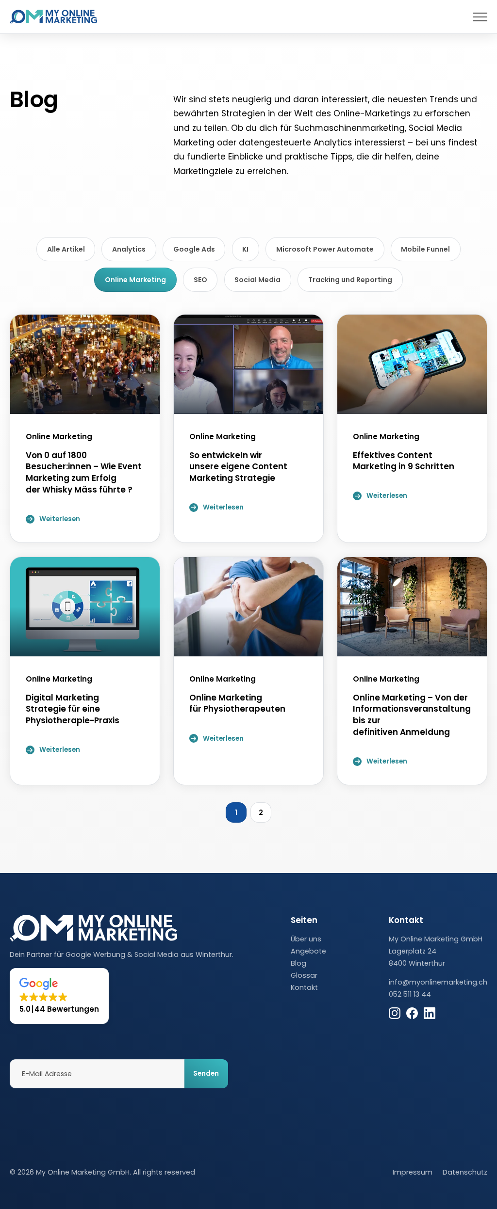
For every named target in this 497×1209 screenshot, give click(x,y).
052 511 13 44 (410, 994)
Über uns (306, 939)
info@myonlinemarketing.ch (438, 982)
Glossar (304, 975)
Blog (298, 963)
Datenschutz (465, 1172)
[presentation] (480, 17)
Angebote (308, 951)
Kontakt (304, 987)
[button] (59, 996)
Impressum (412, 1172)
